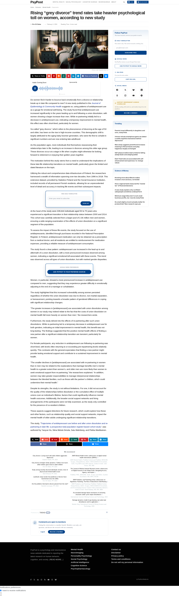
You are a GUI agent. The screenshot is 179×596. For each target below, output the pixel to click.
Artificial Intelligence (80, 562)
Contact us (116, 549)
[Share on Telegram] (78, 76)
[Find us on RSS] (45, 579)
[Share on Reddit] (59, 76)
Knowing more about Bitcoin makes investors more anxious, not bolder (127, 178)
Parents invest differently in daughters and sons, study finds (130, 131)
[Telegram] (141, 95)
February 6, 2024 (52, 24)
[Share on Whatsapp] (63, 76)
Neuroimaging (77, 553)
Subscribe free (131, 52)
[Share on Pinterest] (68, 76)
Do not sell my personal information (127, 562)
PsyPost (36, 2)
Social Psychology (73, 2)
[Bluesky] (133, 90)
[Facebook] (117, 90)
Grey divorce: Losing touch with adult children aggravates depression (50, 456)
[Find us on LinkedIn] (38, 579)
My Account (143, 2)
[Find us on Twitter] (34, 579)
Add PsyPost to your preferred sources (69, 272)
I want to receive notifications (14, 590)
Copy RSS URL (131, 79)
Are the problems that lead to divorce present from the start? (50, 484)
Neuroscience (104, 2)
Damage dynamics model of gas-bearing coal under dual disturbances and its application (89, 501)
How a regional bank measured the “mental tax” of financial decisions (130, 185)
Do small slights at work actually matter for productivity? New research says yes (130, 203)
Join (131, 2)
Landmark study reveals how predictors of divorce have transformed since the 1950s (50, 477)
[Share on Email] (49, 76)
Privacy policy (117, 556)
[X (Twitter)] (125, 90)
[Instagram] (125, 95)
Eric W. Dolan (36, 24)
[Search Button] (124, 2)
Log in (43, 532)
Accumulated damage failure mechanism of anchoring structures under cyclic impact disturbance (89, 493)
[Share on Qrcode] (54, 76)
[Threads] (117, 95)
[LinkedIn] (141, 90)
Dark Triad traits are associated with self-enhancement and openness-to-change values (129, 161)
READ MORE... (56, 560)
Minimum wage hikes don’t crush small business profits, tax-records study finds (129, 197)
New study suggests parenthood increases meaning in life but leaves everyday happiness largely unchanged (130, 146)
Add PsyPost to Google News (131, 66)
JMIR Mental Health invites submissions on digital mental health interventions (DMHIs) (89, 456)
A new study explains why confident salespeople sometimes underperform (128, 191)
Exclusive (38, 7)
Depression (55, 7)
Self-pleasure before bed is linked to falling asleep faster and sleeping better (130, 154)
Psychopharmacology (80, 569)
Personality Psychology (81, 556)
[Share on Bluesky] (106, 76)
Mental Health (58, 2)
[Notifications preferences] (1, 594)
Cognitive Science (90, 2)
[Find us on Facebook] (30, 579)
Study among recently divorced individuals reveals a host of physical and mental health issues (50, 470)
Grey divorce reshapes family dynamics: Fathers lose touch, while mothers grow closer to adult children (50, 463)
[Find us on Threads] (52, 580)
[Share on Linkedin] (73, 76)
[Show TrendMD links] (107, 512)
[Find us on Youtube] (48, 579)
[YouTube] (133, 95)
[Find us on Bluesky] (56, 580)
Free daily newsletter (69, 194)
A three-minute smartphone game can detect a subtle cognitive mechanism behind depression (130, 138)
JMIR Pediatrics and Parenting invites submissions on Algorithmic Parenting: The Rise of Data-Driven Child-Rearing (88, 480)
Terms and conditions (121, 559)
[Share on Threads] (101, 76)
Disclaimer (116, 553)
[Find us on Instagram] (41, 579)
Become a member (56, 532)
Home (32, 7)
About (113, 2)
